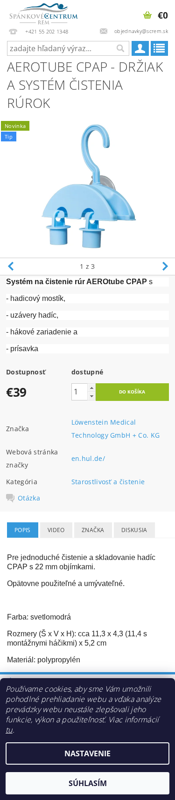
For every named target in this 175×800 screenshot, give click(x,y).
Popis (22, 530)
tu (9, 730)
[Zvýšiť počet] (91, 387)
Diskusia (134, 530)
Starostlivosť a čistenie (108, 481)
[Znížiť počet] (91, 396)
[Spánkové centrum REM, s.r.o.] (44, 12)
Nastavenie (87, 753)
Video (56, 530)
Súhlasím (88, 783)
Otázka (29, 498)
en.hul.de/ (88, 458)
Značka (93, 530)
